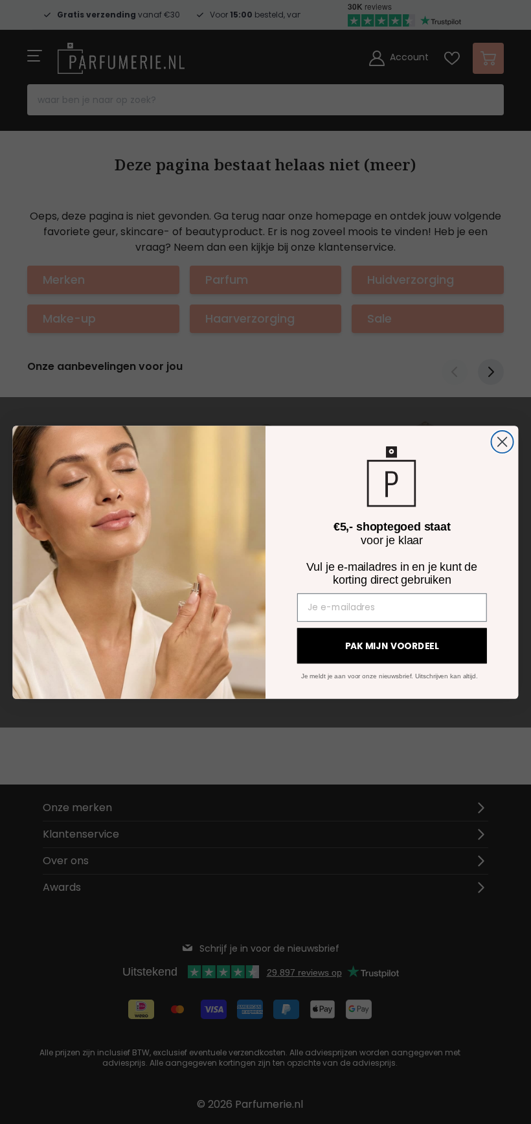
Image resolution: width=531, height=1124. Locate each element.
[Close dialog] (502, 441)
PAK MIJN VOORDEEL (392, 645)
